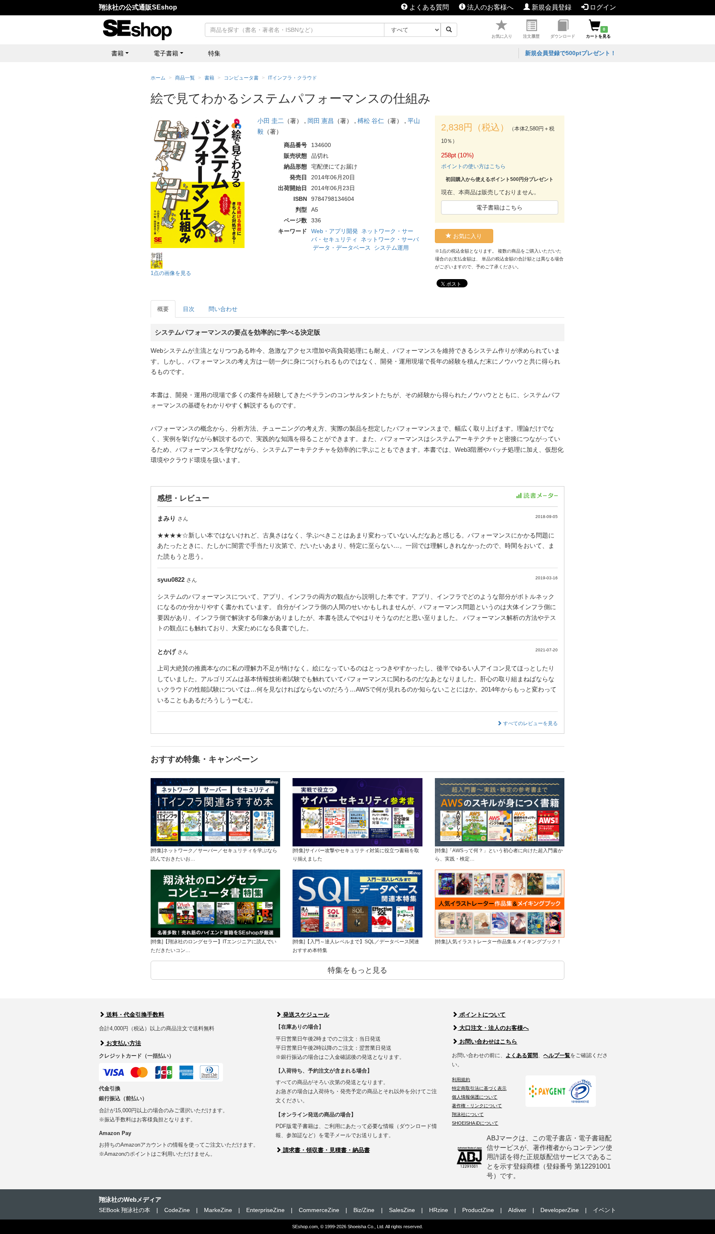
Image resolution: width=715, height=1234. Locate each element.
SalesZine (402, 1210)
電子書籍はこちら (499, 207)
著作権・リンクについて (477, 1105)
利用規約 (461, 1079)
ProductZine (478, 1210)
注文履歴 (531, 36)
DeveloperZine (559, 1210)
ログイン (602, 7)
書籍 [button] (117, 53)
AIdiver (517, 1210)
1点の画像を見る (171, 273)
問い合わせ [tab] (223, 309)
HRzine (438, 1210)
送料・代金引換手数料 (134, 1014)
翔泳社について (468, 1114)
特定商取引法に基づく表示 (479, 1088)
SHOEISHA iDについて (475, 1123)
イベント (604, 1210)
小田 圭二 (270, 120)
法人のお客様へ (489, 7)
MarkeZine (218, 1210)
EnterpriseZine (265, 1210)
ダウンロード (562, 36)
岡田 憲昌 (320, 120)
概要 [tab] (163, 309)
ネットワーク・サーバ (390, 239)
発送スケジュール (305, 1014)
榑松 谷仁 (371, 120)
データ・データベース (342, 247)
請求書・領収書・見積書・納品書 (325, 1150)
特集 (214, 53)
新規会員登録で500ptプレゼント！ (570, 53)
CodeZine (177, 1210)
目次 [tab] (188, 309)
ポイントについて (482, 1014)
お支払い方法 (123, 1043)
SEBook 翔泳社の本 (124, 1210)
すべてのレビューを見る (530, 723)
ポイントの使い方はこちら (473, 166)
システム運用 (391, 247)
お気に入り (502, 36)
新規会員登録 (550, 7)
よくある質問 (428, 7)
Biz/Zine (363, 1210)
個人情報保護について (474, 1096)
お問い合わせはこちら (487, 1041)
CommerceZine (319, 1210)
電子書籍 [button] (166, 53)
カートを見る (598, 33)
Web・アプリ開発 (334, 231)
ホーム (158, 78)
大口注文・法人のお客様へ (493, 1027)
